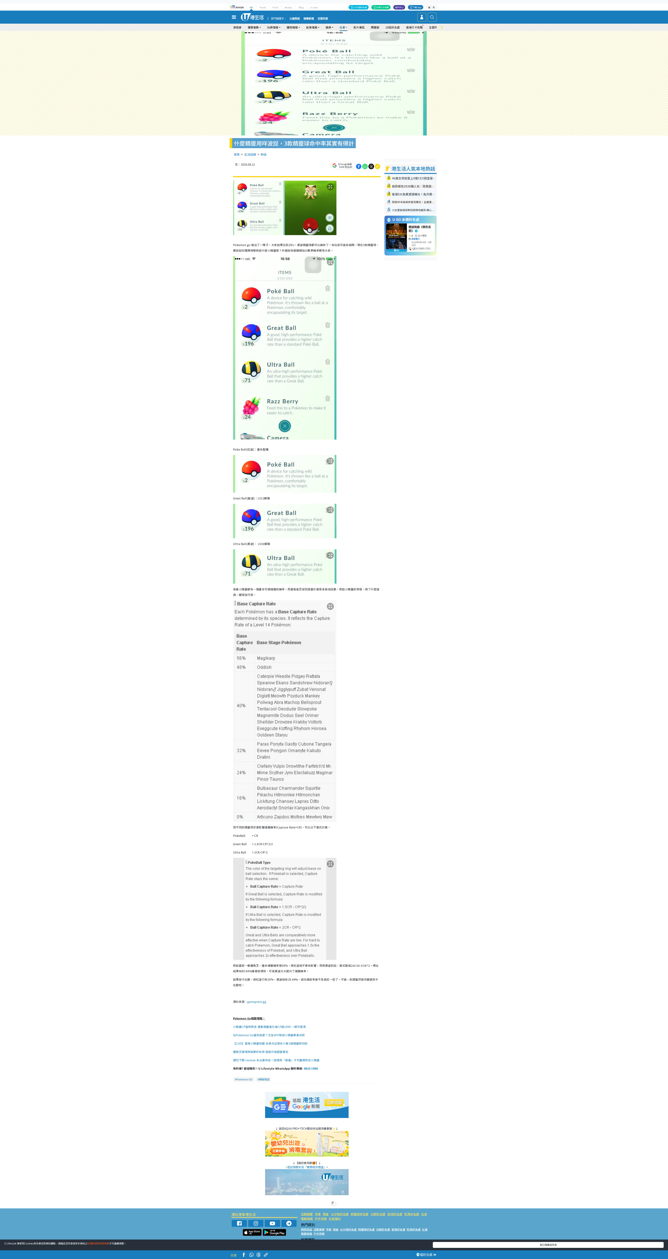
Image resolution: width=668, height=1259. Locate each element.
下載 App (417, 7)
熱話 (264, 154)
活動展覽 (307, 1214)
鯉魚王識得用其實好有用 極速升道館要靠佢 (260, 1052)
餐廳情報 (307, 1218)
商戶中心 (399, 7)
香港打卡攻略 (414, 27)
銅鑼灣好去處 (359, 1214)
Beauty (288, 7)
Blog (301, 7)
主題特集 (434, 27)
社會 (424, 1214)
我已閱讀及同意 (548, 1244)
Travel (263, 7)
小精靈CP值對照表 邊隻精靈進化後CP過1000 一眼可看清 (269, 1027)
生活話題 (250, 154)
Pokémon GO (244, 1079)
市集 (318, 1214)
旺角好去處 (411, 1214)
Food (275, 7)
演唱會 (237, 27)
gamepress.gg (256, 1002)
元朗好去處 (378, 1214)
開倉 (326, 1214)
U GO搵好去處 (360, 7)
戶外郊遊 (321, 1218)
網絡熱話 (264, 1079)
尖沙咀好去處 (340, 1214)
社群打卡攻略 (382, 7)
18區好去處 (392, 27)
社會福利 (335, 1218)
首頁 (237, 154)
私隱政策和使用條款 (98, 1243)
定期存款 (323, 18)
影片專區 (359, 27)
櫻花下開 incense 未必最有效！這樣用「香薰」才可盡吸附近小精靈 (276, 1060)
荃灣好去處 (394, 1214)
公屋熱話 (294, 18)
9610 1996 (311, 1068)
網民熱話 (306, 1229)
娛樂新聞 (309, 18)
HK (251, 7)
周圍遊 (375, 27)
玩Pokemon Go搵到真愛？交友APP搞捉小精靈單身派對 (269, 1035)
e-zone (314, 7)
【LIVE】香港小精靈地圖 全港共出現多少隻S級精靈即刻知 (270, 1043)
